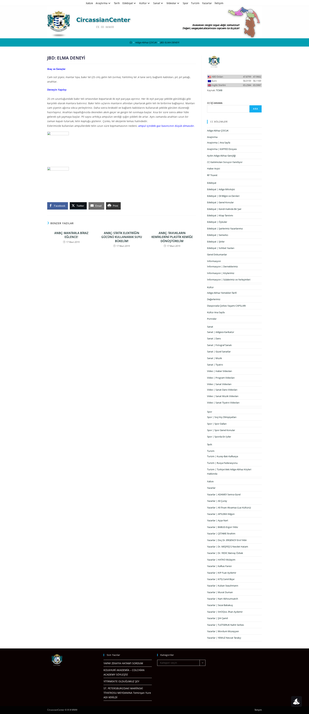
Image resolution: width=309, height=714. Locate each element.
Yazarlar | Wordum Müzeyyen (223, 631)
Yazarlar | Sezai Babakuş (220, 605)
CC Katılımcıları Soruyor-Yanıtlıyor (224, 162)
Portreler (212, 318)
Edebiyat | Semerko (217, 235)
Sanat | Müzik (214, 358)
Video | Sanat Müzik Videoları (222, 396)
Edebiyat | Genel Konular (220, 202)
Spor (185, 3)
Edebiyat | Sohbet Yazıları (220, 248)
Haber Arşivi (213, 168)
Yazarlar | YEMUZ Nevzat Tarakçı (224, 637)
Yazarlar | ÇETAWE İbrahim (221, 533)
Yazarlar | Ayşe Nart (217, 520)
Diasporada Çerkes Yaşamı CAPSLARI (226, 305)
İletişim (219, 3)
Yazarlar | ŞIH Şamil (217, 618)
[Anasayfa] (131, 42)
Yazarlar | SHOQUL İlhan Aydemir (225, 611)
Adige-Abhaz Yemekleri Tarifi (222, 292)
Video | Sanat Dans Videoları (222, 389)
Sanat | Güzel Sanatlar (219, 351)
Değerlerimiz (213, 299)
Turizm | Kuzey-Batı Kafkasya (222, 456)
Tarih (117, 3)
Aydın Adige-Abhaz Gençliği (221, 155)
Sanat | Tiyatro (215, 364)
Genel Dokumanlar (217, 254)
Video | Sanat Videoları (219, 384)
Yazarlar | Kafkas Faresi (219, 566)
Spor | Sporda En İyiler (219, 436)
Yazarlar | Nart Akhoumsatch (222, 598)
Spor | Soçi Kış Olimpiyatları (221, 417)
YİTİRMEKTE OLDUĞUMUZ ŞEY (121, 681)
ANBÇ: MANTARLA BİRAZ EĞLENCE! (71, 235)
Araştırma (101, 3)
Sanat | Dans (214, 338)
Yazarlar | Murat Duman (220, 592)
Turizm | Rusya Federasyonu (222, 463)
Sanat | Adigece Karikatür (220, 332)
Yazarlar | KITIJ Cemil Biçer (221, 579)
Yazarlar (207, 3)
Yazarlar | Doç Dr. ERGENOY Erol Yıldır (227, 540)
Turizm (195, 3)
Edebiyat (127, 3)
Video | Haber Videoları (219, 371)
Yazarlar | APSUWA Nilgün (221, 514)
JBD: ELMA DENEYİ (169, 42)
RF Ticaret (212, 175)
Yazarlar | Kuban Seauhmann (222, 585)
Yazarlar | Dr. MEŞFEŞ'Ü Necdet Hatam (227, 546)
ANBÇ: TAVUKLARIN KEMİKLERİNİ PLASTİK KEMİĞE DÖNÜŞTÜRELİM (172, 237)
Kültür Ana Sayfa (216, 312)
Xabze (89, 3)
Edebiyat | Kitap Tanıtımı (220, 215)
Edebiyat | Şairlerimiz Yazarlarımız (225, 228)
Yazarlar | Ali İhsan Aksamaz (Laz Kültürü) (229, 507)
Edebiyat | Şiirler (216, 241)
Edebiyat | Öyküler (217, 221)
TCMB (219, 90)
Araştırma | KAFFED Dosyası (222, 149)
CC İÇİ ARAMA (214, 103)
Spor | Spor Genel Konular (221, 430)
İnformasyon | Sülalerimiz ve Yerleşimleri (228, 279)
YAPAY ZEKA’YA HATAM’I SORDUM (123, 663)
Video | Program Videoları (221, 377)
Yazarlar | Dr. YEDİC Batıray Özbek (225, 553)
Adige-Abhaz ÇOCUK (218, 130)
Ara (255, 108)
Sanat (156, 3)
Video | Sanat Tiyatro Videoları (223, 402)
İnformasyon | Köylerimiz (220, 273)
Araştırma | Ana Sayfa (218, 142)
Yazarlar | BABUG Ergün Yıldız (222, 527)
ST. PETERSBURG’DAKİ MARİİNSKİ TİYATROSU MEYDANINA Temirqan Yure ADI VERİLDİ (127, 693)
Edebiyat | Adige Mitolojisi (221, 189)
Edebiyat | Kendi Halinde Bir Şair (224, 209)
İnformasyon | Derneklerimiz (222, 266)
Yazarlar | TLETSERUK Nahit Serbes (225, 624)
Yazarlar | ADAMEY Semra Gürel (224, 494)
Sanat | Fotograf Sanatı (219, 345)
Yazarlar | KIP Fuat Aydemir (221, 572)
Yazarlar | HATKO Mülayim (221, 559)
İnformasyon (214, 261)
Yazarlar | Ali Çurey (217, 501)
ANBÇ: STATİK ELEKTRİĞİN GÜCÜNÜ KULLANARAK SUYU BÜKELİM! (121, 237)
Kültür (143, 3)
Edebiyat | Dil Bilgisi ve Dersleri (223, 196)
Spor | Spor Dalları (217, 423)
